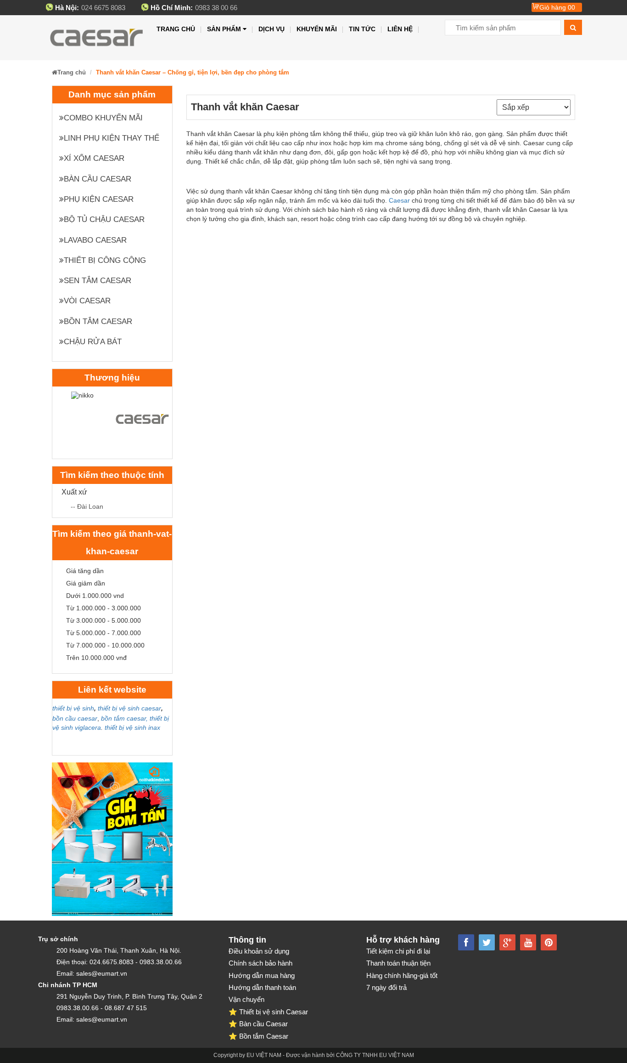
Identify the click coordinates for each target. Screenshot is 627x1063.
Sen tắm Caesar (97, 280)
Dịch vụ (271, 29)
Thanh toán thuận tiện (398, 963)
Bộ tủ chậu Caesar (104, 219)
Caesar (399, 200)
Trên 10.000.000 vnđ (96, 657)
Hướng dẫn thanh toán (262, 987)
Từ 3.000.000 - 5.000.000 (103, 620)
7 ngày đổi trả (386, 987)
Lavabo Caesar (95, 240)
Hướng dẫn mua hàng (262, 975)
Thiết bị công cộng (105, 260)
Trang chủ (176, 29)
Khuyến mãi (317, 29)
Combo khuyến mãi (103, 118)
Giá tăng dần (85, 570)
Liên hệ (400, 29)
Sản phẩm (224, 29)
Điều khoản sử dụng (259, 951)
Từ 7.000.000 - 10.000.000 (105, 645)
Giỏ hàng (557, 7)
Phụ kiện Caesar (99, 199)
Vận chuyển (246, 999)
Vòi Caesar (87, 300)
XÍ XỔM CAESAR (94, 158)
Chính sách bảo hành (260, 963)
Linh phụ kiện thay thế (111, 138)
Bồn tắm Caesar (98, 321)
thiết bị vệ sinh (73, 708)
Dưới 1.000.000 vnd (95, 595)
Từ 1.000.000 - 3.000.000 (103, 608)
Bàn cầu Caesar (97, 179)
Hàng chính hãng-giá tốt (401, 975)
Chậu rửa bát (93, 341)
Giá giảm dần (85, 583)
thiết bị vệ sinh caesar (129, 708)
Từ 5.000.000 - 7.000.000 (103, 633)
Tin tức (362, 29)
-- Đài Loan (87, 506)
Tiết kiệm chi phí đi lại (398, 951)
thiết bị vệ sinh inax (132, 727)
